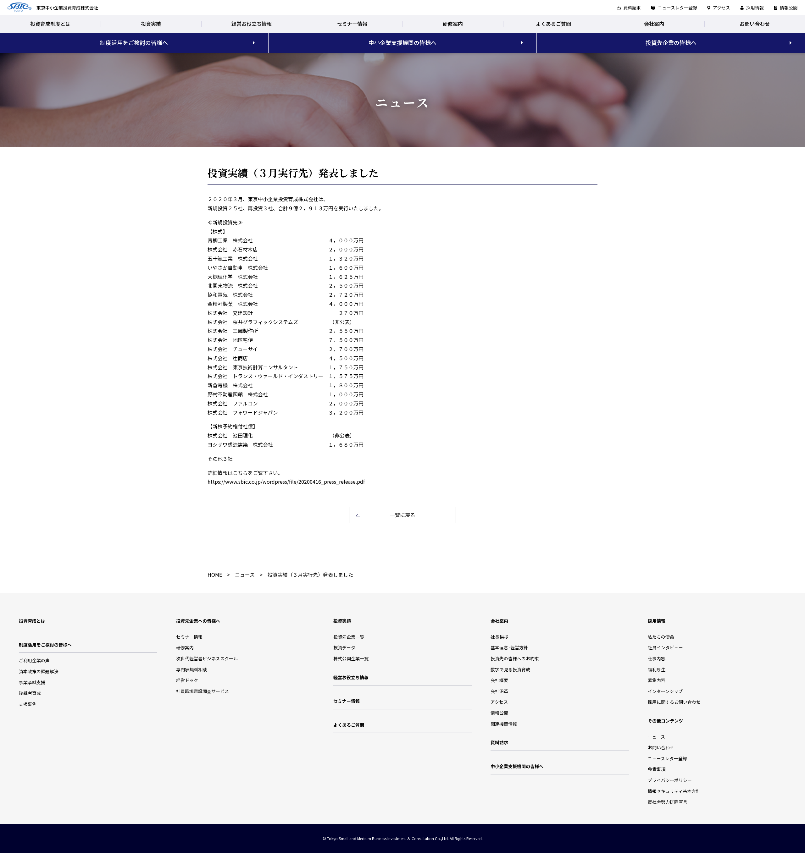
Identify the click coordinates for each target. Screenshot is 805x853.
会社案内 (654, 23)
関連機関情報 (504, 724)
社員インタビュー (665, 647)
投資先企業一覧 (348, 637)
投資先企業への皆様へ (198, 621)
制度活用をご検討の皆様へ (134, 42)
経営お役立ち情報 (251, 23)
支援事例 (27, 704)
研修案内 (453, 23)
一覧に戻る (402, 515)
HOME (215, 574)
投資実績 (151, 23)
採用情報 (755, 7)
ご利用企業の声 (34, 660)
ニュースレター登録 (677, 7)
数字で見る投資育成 (510, 669)
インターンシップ (665, 691)
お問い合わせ (755, 23)
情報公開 (788, 7)
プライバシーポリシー (670, 780)
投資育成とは (32, 621)
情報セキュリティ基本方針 (674, 791)
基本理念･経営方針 (509, 647)
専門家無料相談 (191, 669)
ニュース (245, 574)
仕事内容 (656, 658)
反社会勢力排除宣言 (667, 802)
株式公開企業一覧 (351, 658)
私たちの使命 (661, 637)
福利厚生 (656, 669)
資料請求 (632, 7)
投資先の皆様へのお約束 (515, 658)
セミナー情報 (352, 23)
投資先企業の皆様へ (671, 42)
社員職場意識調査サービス (202, 691)
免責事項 (656, 769)
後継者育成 (30, 693)
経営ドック (187, 680)
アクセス (721, 7)
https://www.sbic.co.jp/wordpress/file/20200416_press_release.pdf (286, 481)
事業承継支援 (32, 682)
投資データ (344, 647)
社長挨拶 (499, 637)
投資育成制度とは (50, 23)
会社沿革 (499, 691)
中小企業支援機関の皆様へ (402, 42)
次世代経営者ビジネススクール (207, 658)
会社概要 (499, 680)
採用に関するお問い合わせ (674, 702)
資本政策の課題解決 (38, 671)
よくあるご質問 (553, 23)
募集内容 (656, 680)
